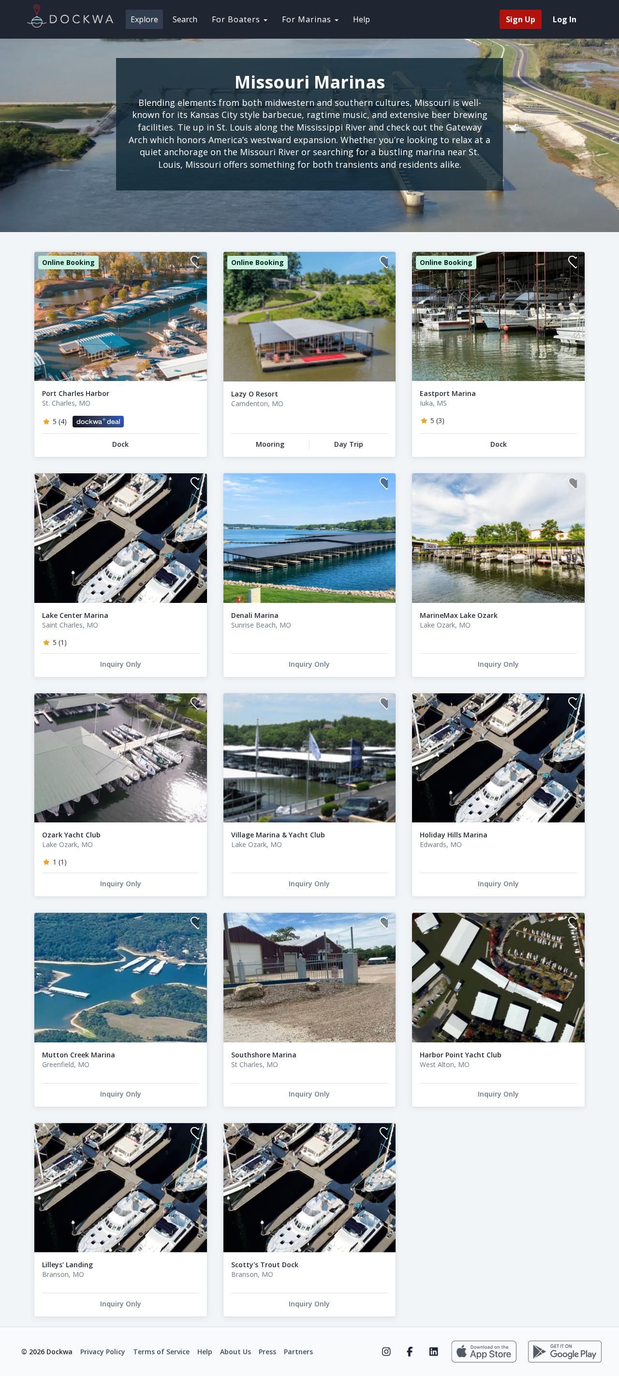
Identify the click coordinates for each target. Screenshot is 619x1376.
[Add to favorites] (195, 263)
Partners (298, 1351)
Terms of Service (161, 1351)
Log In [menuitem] (564, 19)
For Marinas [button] (308, 19)
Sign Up (520, 19)
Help (361, 19)
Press (267, 1351)
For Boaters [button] (237, 19)
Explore (144, 19)
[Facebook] (410, 1352)
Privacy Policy (102, 1351)
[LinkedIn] (433, 1352)
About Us (235, 1351)
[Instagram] (386, 1352)
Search (185, 19)
